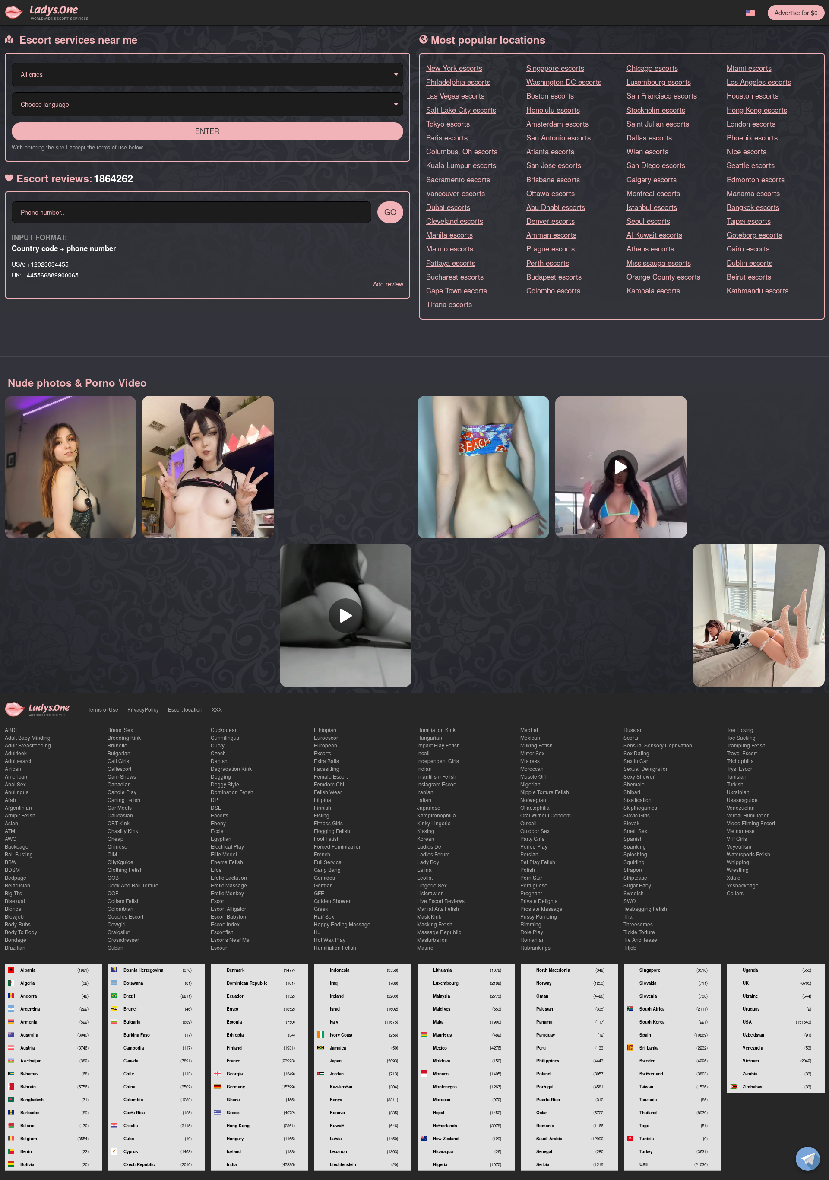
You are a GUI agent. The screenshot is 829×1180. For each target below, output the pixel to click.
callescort (119, 768)
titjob (629, 947)
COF (113, 893)
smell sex (635, 830)
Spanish (633, 838)
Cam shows (122, 776)
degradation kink (231, 768)
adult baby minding (28, 737)
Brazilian (15, 947)
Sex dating (636, 753)
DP (214, 799)
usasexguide (742, 799)
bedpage (15, 877)
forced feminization (338, 846)
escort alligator (228, 908)
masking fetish (434, 924)
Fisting (321, 815)
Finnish (322, 807)
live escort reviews (441, 900)
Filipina (322, 799)
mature (425, 947)
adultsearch (19, 760)
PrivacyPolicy (143, 709)
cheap (115, 838)
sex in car (635, 760)
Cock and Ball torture (133, 885)
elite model (224, 854)
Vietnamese (741, 830)
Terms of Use (103, 709)
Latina (424, 869)
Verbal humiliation (748, 815)
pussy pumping (538, 916)
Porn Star (531, 877)
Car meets (120, 807)
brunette (117, 745)
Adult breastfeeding (28, 745)
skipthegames (640, 807)
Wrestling (738, 869)
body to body (21, 931)
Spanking (634, 846)
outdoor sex (535, 830)
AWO (10, 838)
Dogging (221, 776)
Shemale (634, 784)
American (16, 776)
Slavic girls (636, 815)
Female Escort (331, 776)
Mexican (530, 737)
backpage (16, 846)
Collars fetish (124, 900)
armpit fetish (20, 815)
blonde (13, 908)
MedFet (529, 729)
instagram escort (436, 784)
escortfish (222, 931)
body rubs (18, 924)
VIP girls (737, 838)
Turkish (735, 784)
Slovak (631, 823)
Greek (321, 908)
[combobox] (207, 74)
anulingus (16, 791)
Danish (219, 760)
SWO (629, 900)
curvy (218, 745)
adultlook (16, 753)
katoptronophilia (436, 815)
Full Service (328, 861)
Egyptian (221, 838)
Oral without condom (545, 815)
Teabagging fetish (645, 908)
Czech (218, 753)
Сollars (735, 893)
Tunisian (737, 776)
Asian (11, 823)
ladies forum (433, 854)
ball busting (19, 854)
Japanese (428, 807)
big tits (13, 893)
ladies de (429, 846)
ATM (10, 830)
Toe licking (740, 729)
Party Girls (532, 838)
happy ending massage (342, 924)
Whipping (738, 861)
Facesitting (326, 768)
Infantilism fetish (436, 776)
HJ (317, 931)
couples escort (125, 916)
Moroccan (532, 768)
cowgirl (117, 924)
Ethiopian (325, 729)
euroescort (326, 737)
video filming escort (751, 823)
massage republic (439, 931)
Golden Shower (332, 900)
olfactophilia (535, 807)
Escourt (219, 947)
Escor (217, 900)
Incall (423, 753)
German (323, 885)
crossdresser (123, 939)
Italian (424, 799)
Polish (527, 869)
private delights (538, 900)
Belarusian (17, 885)
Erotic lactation (229, 877)
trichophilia (740, 760)
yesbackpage (743, 885)
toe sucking (741, 737)
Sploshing (635, 854)
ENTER (207, 131)
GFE (319, 893)
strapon (632, 869)
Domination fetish (232, 791)
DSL (216, 807)
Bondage (15, 939)
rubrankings (535, 947)
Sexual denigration (646, 768)
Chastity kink (123, 830)
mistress (530, 760)
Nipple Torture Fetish (544, 791)
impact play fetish (438, 745)
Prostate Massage (541, 908)
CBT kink (119, 823)
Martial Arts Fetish (438, 908)
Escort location (185, 709)
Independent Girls (438, 760)
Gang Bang (327, 869)
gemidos (324, 877)
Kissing (425, 830)
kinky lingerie (434, 823)
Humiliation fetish (335, 947)
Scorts (630, 737)
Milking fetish (536, 745)
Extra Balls (326, 760)
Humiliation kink (436, 729)
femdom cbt (329, 784)
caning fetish (124, 799)
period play (533, 846)
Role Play (531, 931)
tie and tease (640, 939)
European (325, 745)
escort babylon (228, 916)
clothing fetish (125, 869)
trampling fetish (746, 745)
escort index (225, 924)
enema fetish (227, 861)
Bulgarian (119, 753)
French (322, 854)
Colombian (120, 908)
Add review (388, 284)
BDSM (12, 869)
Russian (633, 729)
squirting (634, 861)
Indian (424, 768)
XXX (217, 709)
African (13, 768)
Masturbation (432, 939)
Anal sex (15, 784)
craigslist (119, 931)
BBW (10, 861)
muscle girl (533, 776)
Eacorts (219, 815)
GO (390, 211)
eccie (217, 830)
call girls (118, 760)
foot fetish (327, 838)
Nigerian (530, 784)
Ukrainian (738, 791)
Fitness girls (328, 823)
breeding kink (124, 737)
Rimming (530, 924)
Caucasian (120, 815)
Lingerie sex (432, 885)
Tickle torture (639, 931)
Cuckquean (224, 729)
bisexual (15, 900)
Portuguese (533, 885)
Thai (628, 916)
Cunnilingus (225, 737)
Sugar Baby (637, 885)
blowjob (14, 916)
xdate (733, 877)
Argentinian (18, 807)
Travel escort (742, 753)
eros (216, 869)
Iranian (425, 791)
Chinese (117, 846)
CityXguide (120, 861)
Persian (529, 854)
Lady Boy (428, 861)
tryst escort (740, 768)
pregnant (531, 893)
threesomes (638, 924)
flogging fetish (332, 830)
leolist (425, 877)
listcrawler (430, 893)
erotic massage (229, 885)
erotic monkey (227, 893)
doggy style (225, 784)
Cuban (115, 947)
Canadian (119, 784)
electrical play (227, 846)
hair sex (324, 916)
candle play (122, 791)
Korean (425, 838)
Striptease (635, 877)
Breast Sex (120, 729)
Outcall (528, 823)
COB (113, 877)
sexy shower (639, 776)
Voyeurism (739, 846)
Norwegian (533, 799)
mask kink (429, 916)
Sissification (637, 799)
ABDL (12, 729)
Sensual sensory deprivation (657, 745)
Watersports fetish (748, 854)
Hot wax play (329, 939)
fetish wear (328, 791)
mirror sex (532, 753)
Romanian (532, 939)
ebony (218, 823)
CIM (112, 854)
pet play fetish (537, 861)
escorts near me (230, 939)
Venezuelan (741, 807)
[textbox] (205, 74)
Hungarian (429, 737)
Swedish (633, 893)
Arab (10, 799)
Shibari (631, 791)
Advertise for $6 (796, 12)
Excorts (322, 753)
